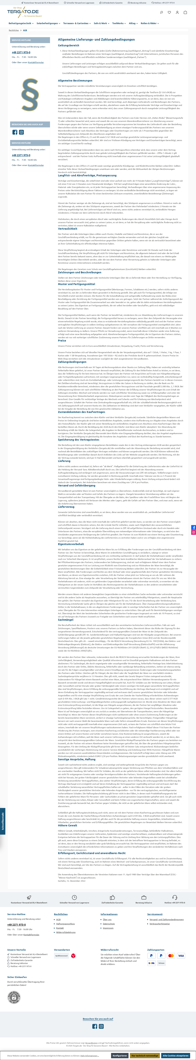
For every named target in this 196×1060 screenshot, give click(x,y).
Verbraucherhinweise (160, 923)
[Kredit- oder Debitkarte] (176, 956)
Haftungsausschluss (65, 923)
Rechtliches (61, 914)
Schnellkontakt (2, 821)
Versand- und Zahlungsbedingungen (167, 919)
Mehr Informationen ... (89, 1055)
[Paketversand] (73, 956)
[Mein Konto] (177, 12)
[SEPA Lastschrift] (151, 963)
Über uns (107, 919)
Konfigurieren (120, 1055)
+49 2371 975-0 (21, 52)
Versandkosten (91, 1043)
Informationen (109, 914)
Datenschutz (109, 923)
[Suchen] (161, 12)
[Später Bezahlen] (161, 956)
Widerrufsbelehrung (65, 932)
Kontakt (60, 928)
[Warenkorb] (185, 12)
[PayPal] (151, 956)
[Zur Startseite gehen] (24, 12)
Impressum (108, 928)
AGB (58, 919)
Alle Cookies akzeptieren (175, 1055)
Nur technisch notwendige (145, 1055)
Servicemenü (155, 914)
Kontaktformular (36, 62)
